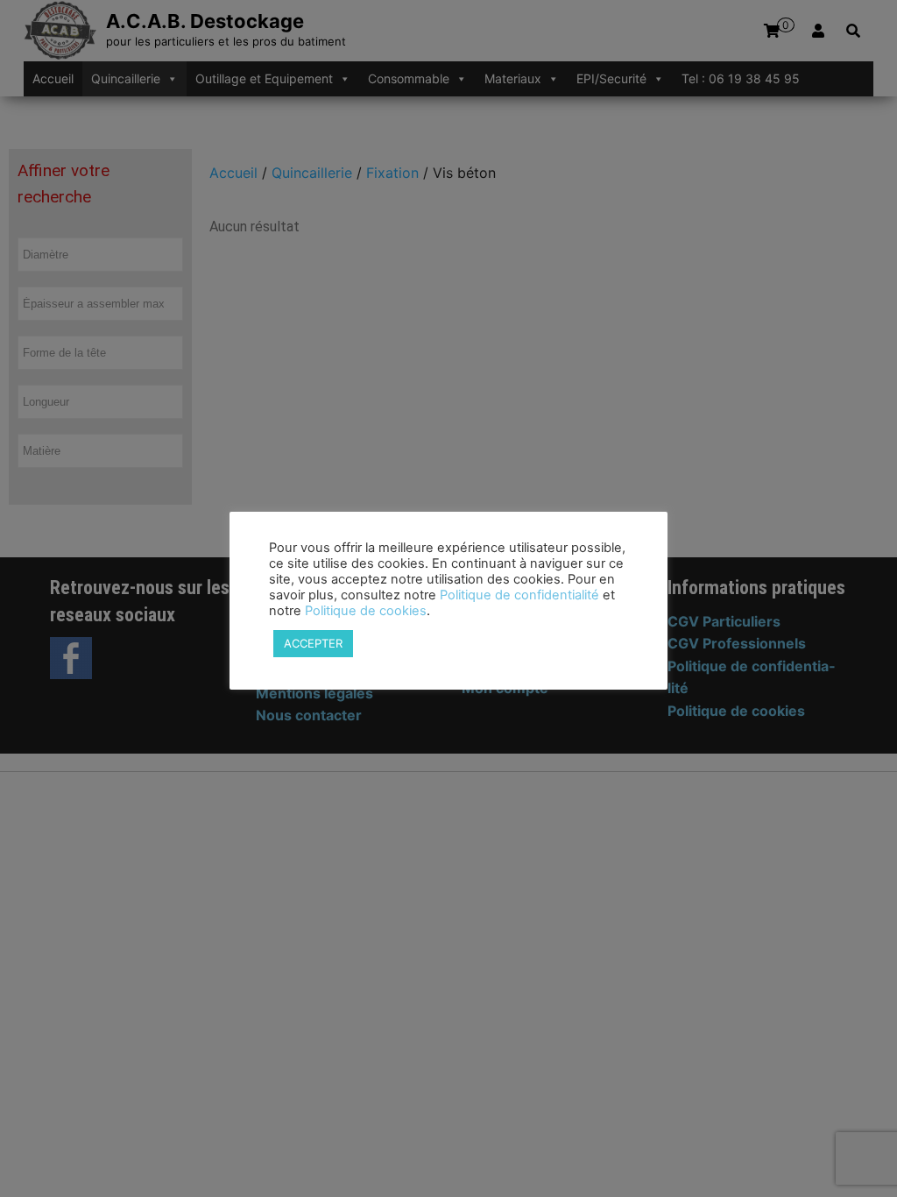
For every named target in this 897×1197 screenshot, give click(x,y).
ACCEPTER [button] (313, 643)
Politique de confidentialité (519, 595)
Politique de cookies (366, 611)
